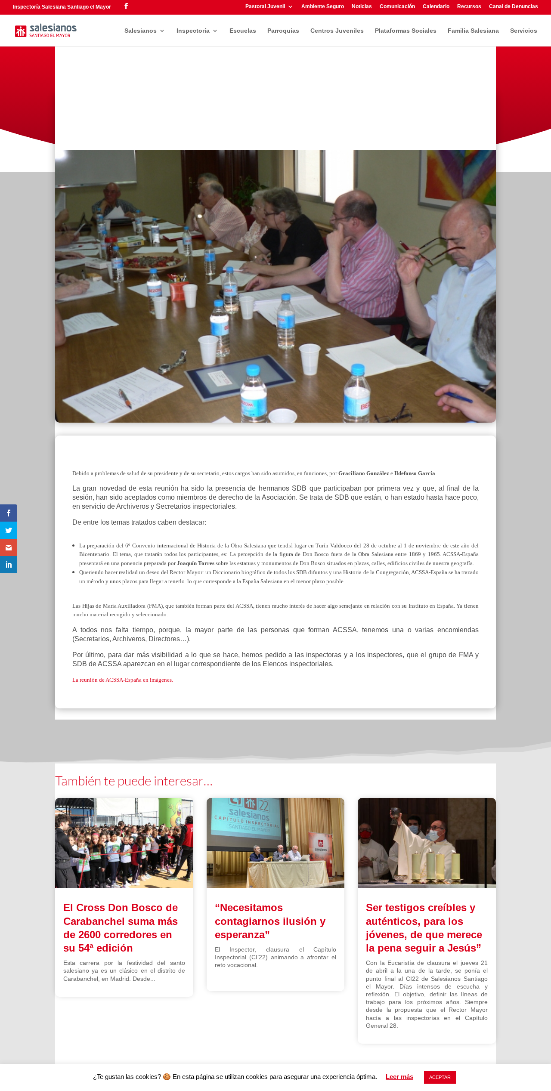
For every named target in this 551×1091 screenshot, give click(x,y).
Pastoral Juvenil (265, 6)
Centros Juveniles (337, 31)
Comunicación (397, 6)
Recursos (469, 6)
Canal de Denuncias (513, 6)
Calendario (436, 6)
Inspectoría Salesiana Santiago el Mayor (62, 7)
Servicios (523, 31)
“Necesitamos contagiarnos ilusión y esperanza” (270, 921)
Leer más (399, 1076)
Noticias (362, 6)
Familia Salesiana (473, 31)
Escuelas (242, 31)
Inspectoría (193, 31)
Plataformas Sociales (405, 31)
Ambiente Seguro (322, 6)
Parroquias (283, 31)
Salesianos (140, 31)
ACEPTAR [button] (440, 1077)
